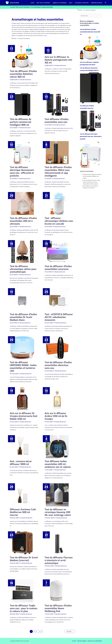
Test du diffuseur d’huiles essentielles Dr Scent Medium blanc (23, 317)
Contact (74, 641)
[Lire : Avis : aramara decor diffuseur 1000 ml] (22, 446)
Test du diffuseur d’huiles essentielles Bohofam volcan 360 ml (23, 74)
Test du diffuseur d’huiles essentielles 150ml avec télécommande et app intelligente (58, 171)
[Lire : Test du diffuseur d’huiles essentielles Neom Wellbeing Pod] (57, 590)
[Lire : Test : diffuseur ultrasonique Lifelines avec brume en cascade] (57, 203)
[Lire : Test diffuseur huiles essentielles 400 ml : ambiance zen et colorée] (57, 446)
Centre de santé (14, 3)
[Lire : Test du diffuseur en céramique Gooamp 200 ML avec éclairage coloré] (57, 494)
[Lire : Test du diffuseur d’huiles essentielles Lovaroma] (57, 251)
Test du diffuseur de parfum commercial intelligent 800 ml (20, 122)
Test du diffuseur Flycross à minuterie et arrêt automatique (59, 560)
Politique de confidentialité (94, 641)
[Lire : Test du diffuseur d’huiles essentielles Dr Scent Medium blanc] (22, 299)
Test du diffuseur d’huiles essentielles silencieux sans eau (58, 365)
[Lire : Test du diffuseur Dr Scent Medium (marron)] (22, 542)
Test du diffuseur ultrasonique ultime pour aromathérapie (23, 269)
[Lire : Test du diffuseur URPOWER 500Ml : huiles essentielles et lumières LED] (22, 347)
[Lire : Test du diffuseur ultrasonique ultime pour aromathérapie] (22, 251)
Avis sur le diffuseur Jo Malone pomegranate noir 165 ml (58, 59)
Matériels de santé (96, 3)
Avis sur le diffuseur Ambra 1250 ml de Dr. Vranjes (56, 416)
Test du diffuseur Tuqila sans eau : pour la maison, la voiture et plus (24, 608)
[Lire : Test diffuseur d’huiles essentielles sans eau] (57, 104)
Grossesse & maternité (82, 3)
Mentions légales (81, 641)
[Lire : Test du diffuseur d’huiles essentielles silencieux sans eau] (57, 347)
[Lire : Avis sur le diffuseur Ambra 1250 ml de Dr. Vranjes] (57, 398)
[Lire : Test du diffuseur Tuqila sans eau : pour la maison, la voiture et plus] (22, 590)
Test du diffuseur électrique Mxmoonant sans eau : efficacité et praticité (22, 171)
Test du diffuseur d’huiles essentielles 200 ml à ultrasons (23, 221)
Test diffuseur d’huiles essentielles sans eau (56, 121)
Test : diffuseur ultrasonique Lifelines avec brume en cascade (59, 221)
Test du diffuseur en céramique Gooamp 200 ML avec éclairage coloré (58, 512)
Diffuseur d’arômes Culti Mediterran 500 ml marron (23, 512)
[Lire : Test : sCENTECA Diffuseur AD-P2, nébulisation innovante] (57, 299)
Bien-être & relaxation (43, 3)
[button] (105, 3)
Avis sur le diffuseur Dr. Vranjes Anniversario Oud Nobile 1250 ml (23, 416)
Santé (32, 3)
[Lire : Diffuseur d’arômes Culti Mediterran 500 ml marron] (22, 494)
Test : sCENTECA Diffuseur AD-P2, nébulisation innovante (59, 317)
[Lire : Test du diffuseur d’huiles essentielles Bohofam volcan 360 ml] (22, 56)
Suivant (70, 631)
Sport (70, 3)
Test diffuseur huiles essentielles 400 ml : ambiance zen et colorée (58, 464)
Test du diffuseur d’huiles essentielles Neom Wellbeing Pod (58, 608)
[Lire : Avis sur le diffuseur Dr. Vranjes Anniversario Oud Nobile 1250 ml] (22, 398)
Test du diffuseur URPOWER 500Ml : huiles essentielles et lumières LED (23, 366)
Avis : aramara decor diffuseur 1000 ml (21, 463)
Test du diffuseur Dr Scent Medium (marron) (24, 559)
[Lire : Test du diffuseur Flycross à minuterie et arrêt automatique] (57, 542)
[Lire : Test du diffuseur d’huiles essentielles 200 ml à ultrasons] (22, 203)
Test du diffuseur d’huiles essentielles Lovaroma (58, 268)
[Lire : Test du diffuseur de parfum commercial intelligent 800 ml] (22, 104)
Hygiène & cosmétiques (59, 3)
